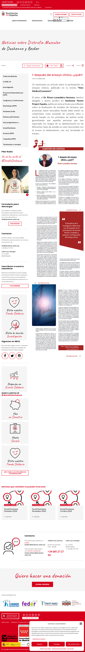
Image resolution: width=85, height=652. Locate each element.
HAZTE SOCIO (76, 14)
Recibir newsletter (30, 618)
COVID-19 (7, 82)
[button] (81, 624)
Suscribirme (15, 286)
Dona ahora (42, 584)
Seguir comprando (33, 66)
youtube (26, 2)
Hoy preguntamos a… (11, 122)
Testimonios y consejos (12, 144)
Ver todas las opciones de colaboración (15, 473)
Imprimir (78, 65)
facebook (21, 2)
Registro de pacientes (9, 5)
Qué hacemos (37, 20)
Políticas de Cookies (45, 648)
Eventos (36, 5)
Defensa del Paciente (11, 117)
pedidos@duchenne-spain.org (35, 545)
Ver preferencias (74, 644)
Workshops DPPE (10, 106)
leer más (8, 516)
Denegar (57, 644)
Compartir (68, 65)
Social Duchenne (9, 128)
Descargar (15, 224)
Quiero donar (61, 14)
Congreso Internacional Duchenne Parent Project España (21, 7)
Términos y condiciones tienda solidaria (24, 622)
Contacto (48, 7)
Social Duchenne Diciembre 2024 (11, 510)
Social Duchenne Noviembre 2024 (39, 510)
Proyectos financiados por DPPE (13, 94)
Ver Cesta (52, 66)
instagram (23, 2)
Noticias (70, 20)
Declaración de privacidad (59, 648)
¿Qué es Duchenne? (19, 20)
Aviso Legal (70, 648)
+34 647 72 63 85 (7, 2)
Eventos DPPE (8, 133)
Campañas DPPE (9, 139)
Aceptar (39, 644)
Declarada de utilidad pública (12, 616)
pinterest (31, 2)
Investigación (8, 87)
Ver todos (27, 194)
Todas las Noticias (10, 76)
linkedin (29, 2)
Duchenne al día (9, 111)
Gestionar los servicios (39, 639)
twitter (18, 2)
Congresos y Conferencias (13, 100)
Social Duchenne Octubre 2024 (67, 510)
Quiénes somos (25, 5)
